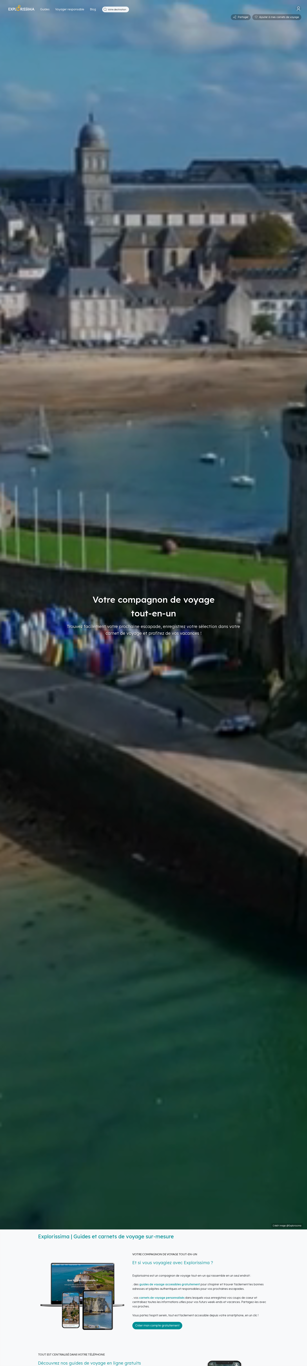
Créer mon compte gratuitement (157, 1325)
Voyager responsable (69, 9)
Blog (93, 9)
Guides (45, 9)
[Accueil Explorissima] (21, 9)
